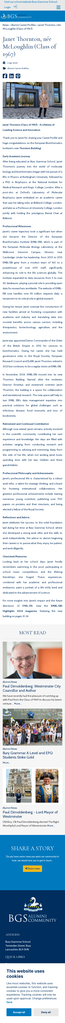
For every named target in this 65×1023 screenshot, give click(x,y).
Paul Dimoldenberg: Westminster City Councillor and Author (32, 688)
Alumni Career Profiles (23, 25)
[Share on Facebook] (5, 77)
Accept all (19, 1012)
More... (18, 703)
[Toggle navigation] (58, 7)
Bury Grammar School (44, 1)
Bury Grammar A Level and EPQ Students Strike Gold (28, 755)
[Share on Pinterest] (18, 77)
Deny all (46, 1012)
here (9, 1002)
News (6, 25)
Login (7, 7)
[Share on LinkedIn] (11, 77)
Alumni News (10, 681)
